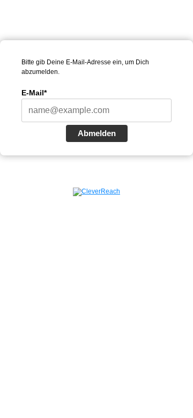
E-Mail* (34, 92)
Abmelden (97, 133)
